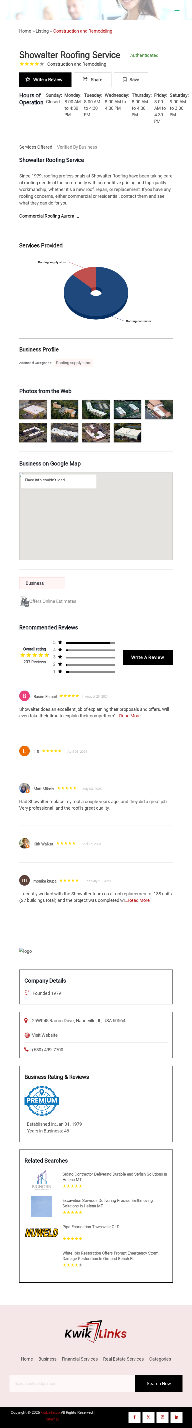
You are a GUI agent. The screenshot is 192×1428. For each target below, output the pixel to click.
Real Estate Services (123, 1359)
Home (25, 31)
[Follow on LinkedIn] (176, 1417)
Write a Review (47, 79)
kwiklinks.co (50, 1412)
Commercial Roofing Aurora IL (49, 216)
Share (96, 79)
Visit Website (45, 1035)
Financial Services (80, 1359)
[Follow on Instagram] (162, 1417)
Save (133, 79)
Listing (42, 31)
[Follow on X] (148, 1417)
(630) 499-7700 (47, 1049)
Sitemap (53, 1419)
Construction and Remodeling (82, 31)
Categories (160, 1359)
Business (47, 1359)
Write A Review (147, 657)
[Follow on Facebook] (134, 1417)
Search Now (159, 1383)
